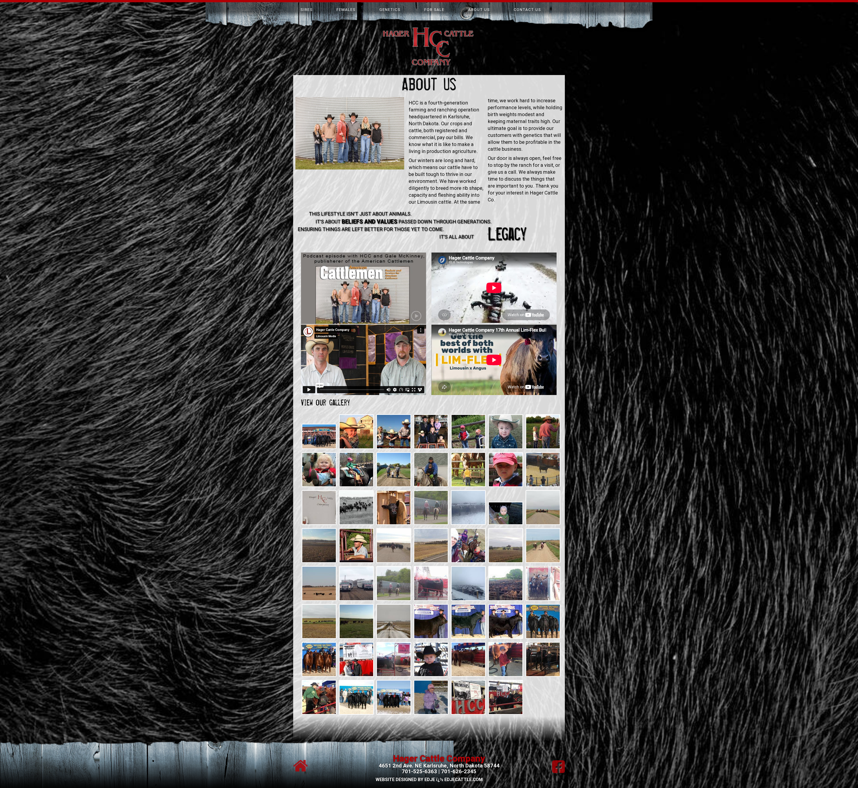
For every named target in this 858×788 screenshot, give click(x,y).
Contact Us (527, 9)
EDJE (430, 779)
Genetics (389, 9)
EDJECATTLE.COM (463, 779)
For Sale (434, 9)
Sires (307, 9)
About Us (479, 9)
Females (345, 9)
